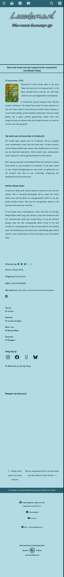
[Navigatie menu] (3, 3)
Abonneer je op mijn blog (19, 365)
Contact (33, 518)
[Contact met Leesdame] (28, 3)
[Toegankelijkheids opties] (60, 3)
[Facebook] (17, 357)
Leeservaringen (14, 320)
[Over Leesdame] (20, 3)
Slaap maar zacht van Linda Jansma (15, 475)
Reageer (11, 340)
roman (10, 311)
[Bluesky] (35, 357)
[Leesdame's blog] (12, 3)
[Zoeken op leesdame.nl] (51, 3)
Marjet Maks (13, 330)
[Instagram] (8, 357)
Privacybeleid (33, 512)
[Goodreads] (26, 357)
